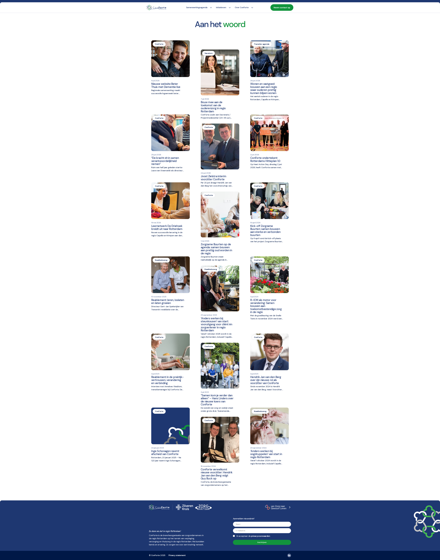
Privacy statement (177, 555)
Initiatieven (221, 7)
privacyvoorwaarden (260, 536)
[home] (156, 7)
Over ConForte (242, 7)
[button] (197, 7)
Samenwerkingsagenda (196, 7)
